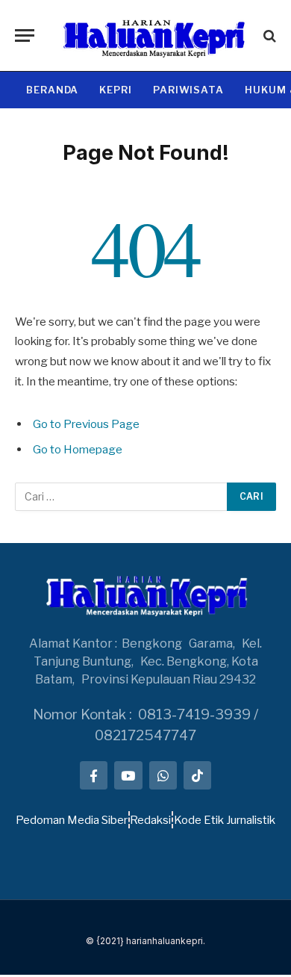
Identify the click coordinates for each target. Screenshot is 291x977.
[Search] (268, 35)
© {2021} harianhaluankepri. (145, 940)
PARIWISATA (188, 90)
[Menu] (24, 35)
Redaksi (150, 820)
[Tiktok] (197, 775)
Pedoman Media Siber (72, 820)
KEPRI (115, 90)
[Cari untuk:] (121, 497)
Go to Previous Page (86, 424)
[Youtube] (128, 775)
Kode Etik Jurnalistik (224, 820)
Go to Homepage (77, 449)
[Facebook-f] (93, 775)
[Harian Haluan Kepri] (153, 35)
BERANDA (52, 90)
